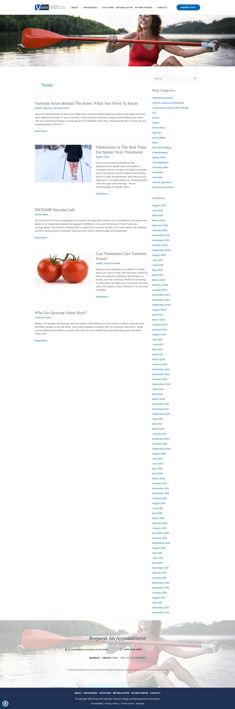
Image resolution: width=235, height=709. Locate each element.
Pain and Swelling (161, 147)
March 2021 (158, 428)
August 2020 (159, 453)
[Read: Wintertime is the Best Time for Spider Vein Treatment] (63, 163)
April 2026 (157, 215)
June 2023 (158, 344)
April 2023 (157, 354)
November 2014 (160, 612)
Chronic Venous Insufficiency (168, 102)
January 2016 (159, 577)
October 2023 (159, 329)
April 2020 (157, 473)
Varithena (157, 172)
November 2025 (161, 240)
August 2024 (159, 309)
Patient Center (139, 693)
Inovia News (41, 214)
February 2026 (160, 225)
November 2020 (161, 438)
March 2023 (158, 359)
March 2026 (158, 220)
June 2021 (157, 418)
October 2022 (159, 379)
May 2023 (157, 349)
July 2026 (157, 210)
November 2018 (160, 533)
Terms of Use (127, 703)
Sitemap (139, 703)
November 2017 (160, 567)
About (78, 693)
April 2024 (157, 314)
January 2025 (159, 289)
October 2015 (159, 592)
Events (155, 117)
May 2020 (157, 468)
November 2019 (160, 493)
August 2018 (158, 548)
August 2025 (159, 255)
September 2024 (161, 304)
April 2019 (157, 513)
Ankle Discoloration (162, 97)
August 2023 (159, 334)
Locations (105, 693)
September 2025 (161, 250)
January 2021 (159, 433)
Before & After (121, 693)
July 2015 (157, 602)
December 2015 (160, 582)
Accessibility (97, 703)
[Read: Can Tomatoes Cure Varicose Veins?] (63, 269)
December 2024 (161, 294)
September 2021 (161, 413)
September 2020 (161, 448)
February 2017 (159, 572)
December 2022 (161, 369)
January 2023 (159, 364)
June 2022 (158, 389)
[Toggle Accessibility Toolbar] (5, 704)
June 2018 (157, 557)
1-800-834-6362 (132, 649)
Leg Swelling (158, 137)
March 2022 (158, 399)
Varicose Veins (61, 108)
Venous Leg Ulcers (162, 182)
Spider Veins (102, 156)
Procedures (90, 693)
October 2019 (159, 498)
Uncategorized (160, 162)
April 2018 (157, 562)
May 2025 (157, 270)
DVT (154, 112)
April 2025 (157, 274)
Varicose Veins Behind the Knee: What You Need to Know (86, 103)
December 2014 (160, 607)
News (155, 142)
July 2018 (157, 552)
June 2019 (157, 508)
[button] (79, 8)
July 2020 (157, 458)
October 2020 (159, 443)
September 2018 (161, 543)
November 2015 (160, 587)
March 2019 (158, 518)
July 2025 (157, 260)
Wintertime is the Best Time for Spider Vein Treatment (121, 149)
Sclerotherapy (160, 152)
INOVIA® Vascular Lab (55, 209)
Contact (155, 693)
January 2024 (159, 324)
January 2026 (159, 230)
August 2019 (158, 503)
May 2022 (157, 394)
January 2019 (159, 528)
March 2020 (158, 478)
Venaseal (157, 177)
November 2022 (161, 374)
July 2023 (157, 339)
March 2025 (158, 280)
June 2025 (158, 265)
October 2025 (159, 245)
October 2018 (159, 538)
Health (38, 108)
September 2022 (161, 384)
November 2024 (161, 299)
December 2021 (160, 404)
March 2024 (158, 319)
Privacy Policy (111, 703)
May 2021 (157, 423)
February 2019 (159, 523)
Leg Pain (47, 108)
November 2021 (160, 409)
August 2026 (159, 205)
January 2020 (159, 483)
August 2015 (158, 597)
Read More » (41, 131)
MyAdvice (155, 698)
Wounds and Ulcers (163, 187)
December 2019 (160, 488)
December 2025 (161, 235)
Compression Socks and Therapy (170, 107)
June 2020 (158, 463)
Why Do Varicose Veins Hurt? (61, 312)
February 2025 (160, 284)
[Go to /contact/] (90, 650)
